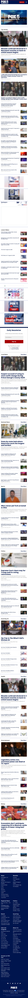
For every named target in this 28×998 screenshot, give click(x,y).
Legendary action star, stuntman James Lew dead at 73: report (13, 762)
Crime (2, 886)
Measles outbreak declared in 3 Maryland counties (9, 279)
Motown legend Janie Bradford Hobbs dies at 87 (10, 773)
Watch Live (22, 2)
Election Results (16, 909)
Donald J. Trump (16, 910)
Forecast (15, 877)
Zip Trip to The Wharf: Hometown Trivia (9, 664)
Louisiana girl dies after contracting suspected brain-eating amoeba (8, 721)
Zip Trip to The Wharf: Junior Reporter (9, 647)
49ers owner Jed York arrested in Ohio (9, 169)
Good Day (16, 914)
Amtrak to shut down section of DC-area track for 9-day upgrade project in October (10, 116)
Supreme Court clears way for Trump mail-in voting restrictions (10, 129)
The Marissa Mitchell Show (5, 932)
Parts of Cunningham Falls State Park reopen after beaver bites (10, 273)
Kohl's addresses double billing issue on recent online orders (9, 164)
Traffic (14, 880)
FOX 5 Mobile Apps (17, 941)
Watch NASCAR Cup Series (5, 966)
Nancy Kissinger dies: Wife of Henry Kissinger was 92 (8, 613)
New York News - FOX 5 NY (5, 903)
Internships (15, 949)
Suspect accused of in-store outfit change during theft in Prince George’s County (9, 262)
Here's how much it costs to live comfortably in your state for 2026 (10, 848)
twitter (13, 983)
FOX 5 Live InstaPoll (17, 929)
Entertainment (5, 740)
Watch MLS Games (5, 976)
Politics (3, 551)
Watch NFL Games (5, 959)
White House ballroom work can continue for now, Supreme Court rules (10, 606)
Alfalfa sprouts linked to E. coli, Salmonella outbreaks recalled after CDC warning (10, 734)
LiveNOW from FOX (5, 917)
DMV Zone (3, 934)
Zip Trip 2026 (15, 923)
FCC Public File (16, 946)
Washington (4, 202)
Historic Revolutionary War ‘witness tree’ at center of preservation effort (10, 461)
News (2, 875)
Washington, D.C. (4, 877)
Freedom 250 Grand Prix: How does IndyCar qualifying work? (10, 518)
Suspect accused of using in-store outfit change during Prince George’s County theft (14, 98)
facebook (10, 983)
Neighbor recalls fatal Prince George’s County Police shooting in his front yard (9, 147)
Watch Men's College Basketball (5, 970)
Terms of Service (15, 349)
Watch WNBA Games (5, 975)
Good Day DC (5, 619)
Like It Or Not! (4, 935)
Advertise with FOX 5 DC (17, 932)
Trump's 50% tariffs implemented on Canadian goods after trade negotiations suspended (9, 599)
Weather (15, 875)
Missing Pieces (4, 947)
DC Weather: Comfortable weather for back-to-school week (10, 268)
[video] (23, 233)
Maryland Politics (16, 904)
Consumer (3, 891)
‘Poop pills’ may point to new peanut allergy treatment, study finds (10, 728)
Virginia (2, 879)
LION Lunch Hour (16, 915)
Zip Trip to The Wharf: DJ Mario (7, 670)
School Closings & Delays (17, 883)
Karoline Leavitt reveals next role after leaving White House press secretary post (9, 585)
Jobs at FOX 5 (16, 951)
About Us (15, 928)
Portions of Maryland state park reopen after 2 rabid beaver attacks (10, 111)
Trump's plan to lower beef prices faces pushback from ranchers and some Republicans (9, 591)
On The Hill (3, 938)
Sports (3, 486)
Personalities (15, 938)
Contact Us (15, 936)
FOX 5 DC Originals (3, 928)
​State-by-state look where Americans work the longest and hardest (12, 443)
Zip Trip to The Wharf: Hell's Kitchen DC (12, 639)
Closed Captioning (17, 952)
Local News (4, 354)
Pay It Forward (16, 919)
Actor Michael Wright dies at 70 (7, 798)
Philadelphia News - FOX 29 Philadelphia (5, 906)
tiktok (18, 983)
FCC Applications (16, 947)
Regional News (5, 901)
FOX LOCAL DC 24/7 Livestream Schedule (5, 924)
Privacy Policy (15, 347)
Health (3, 676)
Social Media (15, 943)
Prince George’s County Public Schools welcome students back (9, 232)
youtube (8, 983)
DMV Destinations (17, 917)
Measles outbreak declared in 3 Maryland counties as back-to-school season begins (14, 50)
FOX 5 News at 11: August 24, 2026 (8, 255)
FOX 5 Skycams (16, 879)
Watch (3, 914)
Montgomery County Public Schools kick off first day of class (10, 238)
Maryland (3, 880)
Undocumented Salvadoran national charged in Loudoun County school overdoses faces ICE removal (8, 104)
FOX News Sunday (5, 896)
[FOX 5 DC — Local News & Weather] (5, 2)
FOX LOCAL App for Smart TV (17, 934)
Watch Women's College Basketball (5, 973)
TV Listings (3, 915)
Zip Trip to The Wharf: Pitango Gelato (9, 659)
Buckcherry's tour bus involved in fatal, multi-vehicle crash (9, 786)
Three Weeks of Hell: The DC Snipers (5, 945)
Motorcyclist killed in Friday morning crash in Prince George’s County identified (10, 153)
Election (14, 907)
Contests (15, 944)
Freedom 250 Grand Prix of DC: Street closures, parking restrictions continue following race (9, 123)
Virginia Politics (16, 905)
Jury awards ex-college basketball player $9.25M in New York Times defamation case (10, 539)
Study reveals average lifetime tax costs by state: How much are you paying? (10, 861)
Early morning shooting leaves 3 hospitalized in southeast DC (10, 159)
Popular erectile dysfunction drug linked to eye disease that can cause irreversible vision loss (10, 707)
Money (3, 804)
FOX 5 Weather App (17, 885)
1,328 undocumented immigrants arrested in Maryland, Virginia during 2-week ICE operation (14, 76)
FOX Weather (16, 886)
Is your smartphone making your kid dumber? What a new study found (8, 454)
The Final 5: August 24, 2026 (6, 249)
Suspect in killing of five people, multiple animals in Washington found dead (9, 474)
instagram (15, 983)
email (20, 983)
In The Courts (4, 940)
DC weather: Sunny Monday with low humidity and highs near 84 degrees (8, 141)
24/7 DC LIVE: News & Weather (5, 883)
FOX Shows (3, 919)
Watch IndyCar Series (5, 968)
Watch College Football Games (6, 961)
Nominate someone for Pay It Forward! (17, 921)
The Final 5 (3, 937)
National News (5, 422)
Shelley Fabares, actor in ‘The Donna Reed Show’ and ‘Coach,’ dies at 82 (9, 779)
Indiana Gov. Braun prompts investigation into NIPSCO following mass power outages (10, 467)
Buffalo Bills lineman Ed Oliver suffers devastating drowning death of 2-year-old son (10, 525)
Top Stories (3, 897)
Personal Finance (4, 894)
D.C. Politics (15, 902)
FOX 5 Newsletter (16, 940)
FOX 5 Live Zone (4, 941)
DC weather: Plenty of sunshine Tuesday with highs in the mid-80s (10, 244)
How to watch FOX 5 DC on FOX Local (5, 921)
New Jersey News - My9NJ (5, 909)
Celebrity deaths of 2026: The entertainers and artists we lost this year (9, 792)
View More (23, 354)
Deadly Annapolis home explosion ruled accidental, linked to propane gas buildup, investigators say (10, 135)
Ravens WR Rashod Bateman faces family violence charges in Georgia (9, 532)
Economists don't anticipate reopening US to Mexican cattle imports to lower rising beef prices (14, 826)
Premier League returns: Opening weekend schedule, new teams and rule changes (10, 545)
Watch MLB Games (5, 963)
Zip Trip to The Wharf (5, 653)
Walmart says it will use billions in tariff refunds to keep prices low (9, 855)
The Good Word (4, 943)
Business (3, 889)
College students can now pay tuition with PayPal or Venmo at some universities (9, 868)
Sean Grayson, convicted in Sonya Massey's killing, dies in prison (10, 480)
